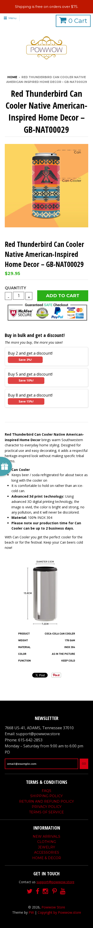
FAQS (46, 791)
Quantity (15, 288)
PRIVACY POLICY (47, 807)
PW (31, 912)
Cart (77, 21)
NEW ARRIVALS (46, 836)
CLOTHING (46, 842)
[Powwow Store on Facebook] (37, 891)
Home (12, 77)
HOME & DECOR (46, 858)
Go (84, 763)
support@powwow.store (55, 882)
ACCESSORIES (46, 852)
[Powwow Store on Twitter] (29, 891)
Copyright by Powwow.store (59, 912)
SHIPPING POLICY (46, 796)
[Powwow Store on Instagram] (46, 891)
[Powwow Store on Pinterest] (54, 891)
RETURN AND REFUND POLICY (46, 801)
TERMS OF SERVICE (46, 812)
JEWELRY (46, 847)
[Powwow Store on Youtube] (63, 891)
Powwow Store (53, 907)
